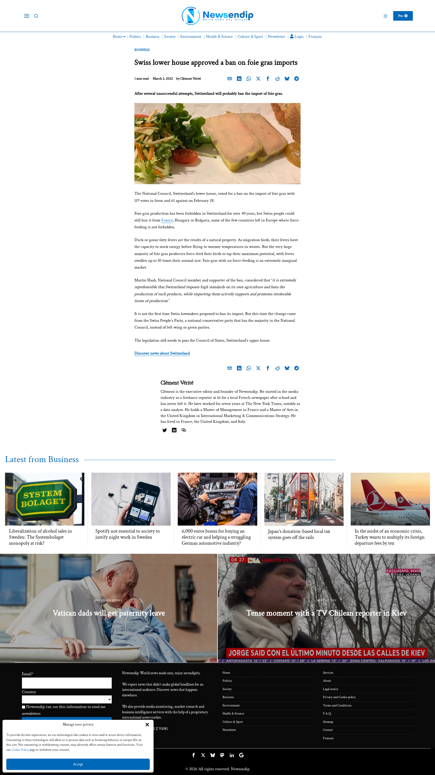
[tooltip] (230, 79)
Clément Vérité (190, 78)
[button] (147, 724)
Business (142, 50)
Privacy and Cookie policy (339, 697)
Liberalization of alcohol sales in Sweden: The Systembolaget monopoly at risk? (40, 537)
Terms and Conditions (337, 705)
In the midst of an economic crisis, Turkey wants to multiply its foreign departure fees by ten (390, 537)
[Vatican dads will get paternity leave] (108, 608)
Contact (328, 730)
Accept (78, 764)
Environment (231, 705)
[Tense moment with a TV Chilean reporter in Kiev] (326, 608)
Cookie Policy (20, 750)
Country (29, 692)
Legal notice (330, 689)
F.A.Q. (327, 714)
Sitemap (328, 722)
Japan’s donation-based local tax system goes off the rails (299, 534)
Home (226, 673)
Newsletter (229, 730)
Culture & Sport (233, 722)
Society (227, 689)
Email (27, 674)
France (167, 220)
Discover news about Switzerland (162, 353)
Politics (227, 681)
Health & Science (233, 714)
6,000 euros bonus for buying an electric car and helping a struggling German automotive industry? (216, 537)
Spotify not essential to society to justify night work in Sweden (127, 534)
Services (328, 673)
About (327, 681)
